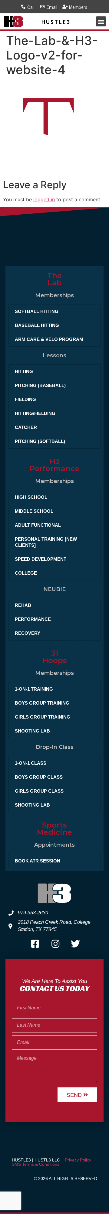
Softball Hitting (36, 311)
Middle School (34, 511)
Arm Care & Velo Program (49, 339)
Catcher (26, 427)
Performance (33, 619)
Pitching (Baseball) (40, 385)
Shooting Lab (32, 730)
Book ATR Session (37, 860)
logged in (44, 199)
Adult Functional (38, 525)
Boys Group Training (42, 703)
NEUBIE (54, 589)
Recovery (27, 633)
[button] (101, 21)
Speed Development (40, 559)
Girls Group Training (42, 716)
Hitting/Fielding (35, 413)
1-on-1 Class (30, 763)
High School (31, 497)
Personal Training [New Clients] (46, 542)
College (26, 573)
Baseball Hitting (37, 325)
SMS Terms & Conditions (35, 1164)
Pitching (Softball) (40, 441)
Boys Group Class (39, 777)
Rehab (23, 605)
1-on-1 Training (34, 689)
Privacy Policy (78, 1160)
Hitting (24, 371)
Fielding (25, 399)
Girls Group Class (39, 791)
